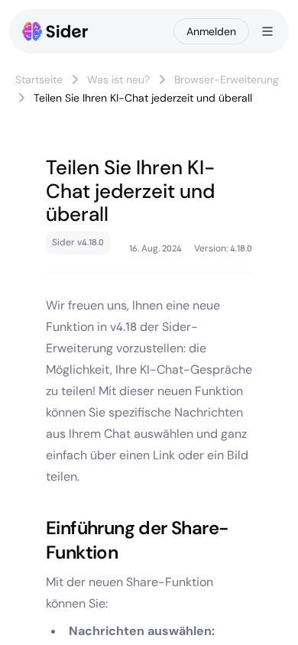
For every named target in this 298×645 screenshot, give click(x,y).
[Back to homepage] (55, 31)
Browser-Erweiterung (226, 79)
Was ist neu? (118, 79)
